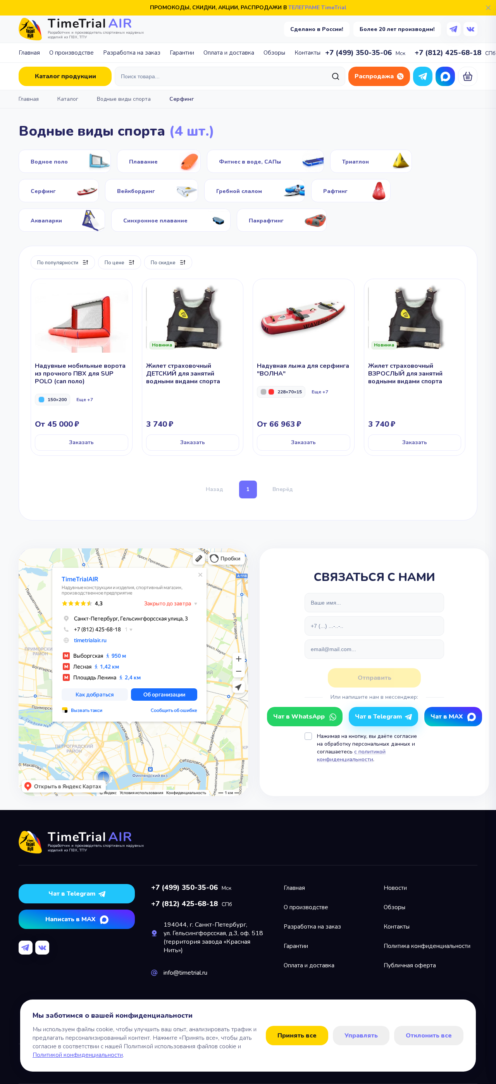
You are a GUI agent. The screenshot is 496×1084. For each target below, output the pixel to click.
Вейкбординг (151, 190)
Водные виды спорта (124, 99)
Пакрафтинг (281, 220)
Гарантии (182, 53)
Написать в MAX (70, 919)
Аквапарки (62, 220)
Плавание (158, 161)
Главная (29, 53)
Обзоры (274, 53)
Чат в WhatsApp (299, 716)
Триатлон (371, 161)
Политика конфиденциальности (427, 946)
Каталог (67, 99)
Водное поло (64, 161)
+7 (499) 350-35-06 (358, 52)
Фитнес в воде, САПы (265, 161)
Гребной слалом (255, 190)
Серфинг (58, 190)
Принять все (297, 1035)
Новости (395, 888)
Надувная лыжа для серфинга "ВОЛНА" (303, 367)
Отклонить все (429, 1035)
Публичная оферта (410, 965)
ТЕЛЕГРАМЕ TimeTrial (317, 7)
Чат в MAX (447, 716)
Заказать (81, 442)
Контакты (307, 53)
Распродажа (374, 76)
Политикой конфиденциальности (78, 1055)
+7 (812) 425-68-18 (448, 52)
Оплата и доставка (228, 53)
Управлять (361, 1035)
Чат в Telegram (422, 76)
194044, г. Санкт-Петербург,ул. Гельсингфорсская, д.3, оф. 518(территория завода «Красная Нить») (213, 937)
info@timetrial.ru (185, 973)
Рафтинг (351, 190)
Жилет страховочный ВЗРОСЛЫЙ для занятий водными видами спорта (414, 367)
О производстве (71, 53)
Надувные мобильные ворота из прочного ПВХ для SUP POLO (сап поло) (81, 367)
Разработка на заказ (131, 53)
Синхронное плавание (171, 220)
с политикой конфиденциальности (351, 755)
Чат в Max (445, 76)
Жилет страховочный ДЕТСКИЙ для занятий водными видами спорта (192, 367)
